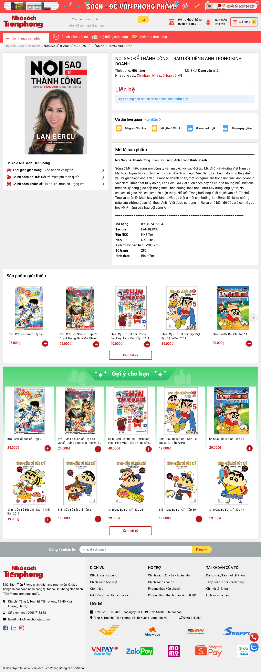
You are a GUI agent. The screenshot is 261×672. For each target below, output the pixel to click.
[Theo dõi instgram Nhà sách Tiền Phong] (21, 627)
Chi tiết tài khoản (217, 588)
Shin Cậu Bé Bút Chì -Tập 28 (125, 509)
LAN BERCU (149, 229)
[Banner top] (130, 6)
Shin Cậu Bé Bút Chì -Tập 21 (75, 509)
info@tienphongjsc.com (34, 619)
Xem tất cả (130, 355)
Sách (71, 25)
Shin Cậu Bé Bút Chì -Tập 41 (226, 509)
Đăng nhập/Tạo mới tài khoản (226, 575)
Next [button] (253, 317)
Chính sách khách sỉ (161, 582)
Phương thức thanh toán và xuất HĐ (172, 595)
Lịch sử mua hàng (218, 595)
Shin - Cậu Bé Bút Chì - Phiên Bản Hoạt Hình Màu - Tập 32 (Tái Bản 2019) (131, 338)
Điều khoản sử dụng (103, 575)
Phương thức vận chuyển (164, 588)
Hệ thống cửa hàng (114, 37)
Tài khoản (221, 20)
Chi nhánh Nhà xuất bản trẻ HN (159, 75)
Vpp (102, 25)
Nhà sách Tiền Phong (44, 668)
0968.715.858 (187, 23)
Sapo (80, 668)
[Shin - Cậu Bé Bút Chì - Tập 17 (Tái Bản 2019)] (29, 481)
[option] (56, 105)
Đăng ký (202, 549)
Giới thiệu (96, 588)
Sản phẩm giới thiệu (26, 275)
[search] (143, 19)
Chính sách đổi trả (75, 37)
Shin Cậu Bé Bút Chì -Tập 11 (229, 334)
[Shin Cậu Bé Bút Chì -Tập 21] (80, 481)
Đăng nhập (220, 23)
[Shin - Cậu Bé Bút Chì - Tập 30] (181, 481)
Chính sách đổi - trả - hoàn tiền (169, 575)
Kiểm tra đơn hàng (153, 37)
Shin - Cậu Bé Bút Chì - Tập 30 (177, 509)
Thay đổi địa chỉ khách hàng (225, 582)
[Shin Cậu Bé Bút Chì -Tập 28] (130, 481)
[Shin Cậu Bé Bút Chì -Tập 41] (231, 481)
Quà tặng (92, 25)
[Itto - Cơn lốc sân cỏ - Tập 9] (29, 307)
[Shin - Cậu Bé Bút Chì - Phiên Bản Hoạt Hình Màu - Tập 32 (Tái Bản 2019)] (130, 307)
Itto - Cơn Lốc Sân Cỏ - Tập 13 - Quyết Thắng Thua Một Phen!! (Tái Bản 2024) (79, 338)
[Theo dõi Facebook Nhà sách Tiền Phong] (5, 627)
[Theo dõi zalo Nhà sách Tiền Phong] (13, 627)
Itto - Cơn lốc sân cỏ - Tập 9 (25, 334)
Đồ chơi (80, 25)
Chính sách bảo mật (103, 582)
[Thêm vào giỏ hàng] (45, 343)
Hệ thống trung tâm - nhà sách (110, 595)
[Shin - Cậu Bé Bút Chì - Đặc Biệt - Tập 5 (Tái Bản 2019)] (181, 307)
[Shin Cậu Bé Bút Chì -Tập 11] (232, 307)
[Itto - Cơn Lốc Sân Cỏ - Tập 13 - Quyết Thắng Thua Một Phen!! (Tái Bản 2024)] (80, 307)
